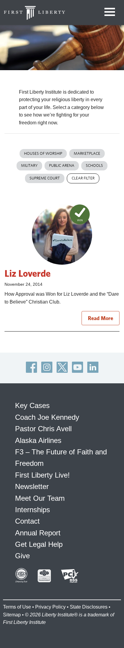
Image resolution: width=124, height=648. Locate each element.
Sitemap (12, 614)
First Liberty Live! (42, 475)
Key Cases (32, 405)
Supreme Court (44, 178)
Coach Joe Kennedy (47, 417)
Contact (27, 521)
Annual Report (37, 533)
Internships (32, 510)
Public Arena (61, 165)
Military (29, 165)
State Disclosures (88, 606)
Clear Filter (83, 178)
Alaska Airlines (38, 440)
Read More (100, 318)
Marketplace (87, 153)
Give (22, 556)
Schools (94, 165)
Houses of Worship (43, 153)
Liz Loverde (28, 273)
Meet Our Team (40, 498)
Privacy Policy (50, 606)
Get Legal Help (39, 544)
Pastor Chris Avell (43, 429)
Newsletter (32, 486)
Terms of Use (17, 606)
